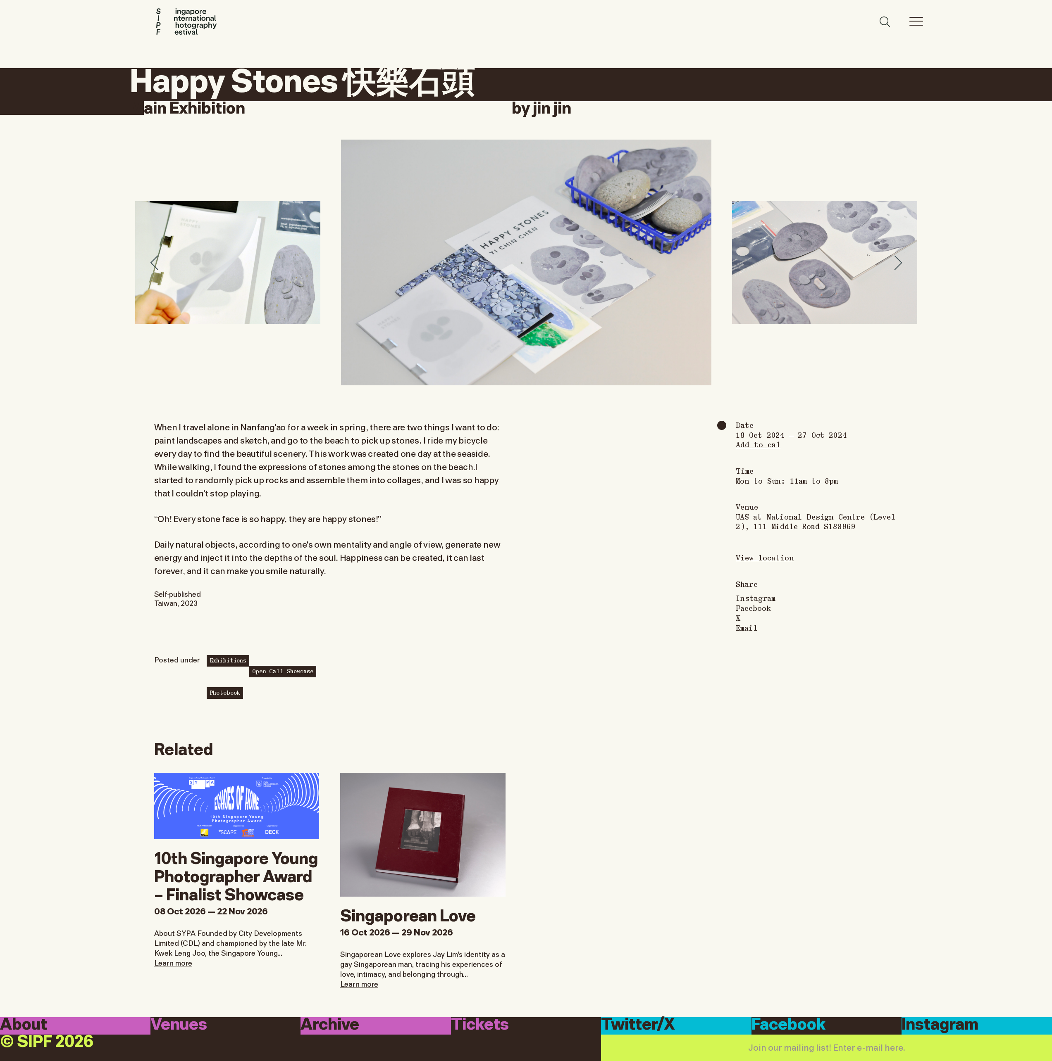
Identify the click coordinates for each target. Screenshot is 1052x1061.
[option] (526, 262)
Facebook (753, 608)
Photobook (225, 692)
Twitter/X (638, 1025)
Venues (178, 1025)
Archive (330, 1025)
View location (765, 557)
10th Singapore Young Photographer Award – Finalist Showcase (236, 874)
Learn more (173, 962)
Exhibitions (228, 660)
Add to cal (758, 444)
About (23, 1025)
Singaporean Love (408, 914)
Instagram (755, 598)
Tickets (480, 1025)
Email (747, 628)
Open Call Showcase (282, 671)
